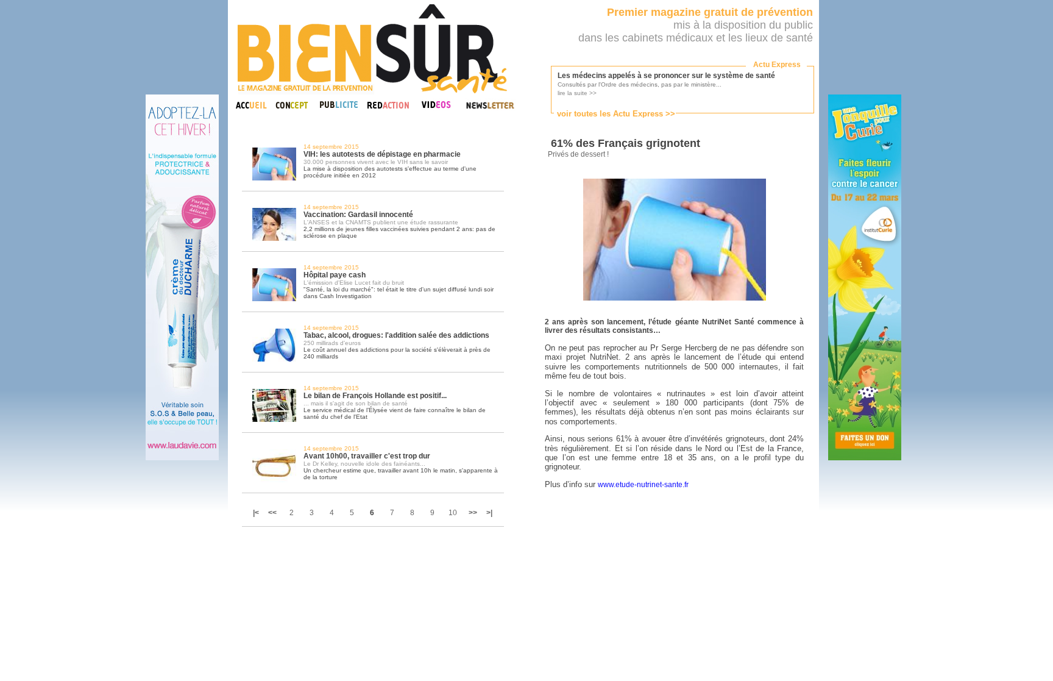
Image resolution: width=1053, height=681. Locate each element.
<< (272, 512)
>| (489, 512)
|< (257, 512)
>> (473, 512)
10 (452, 512)
